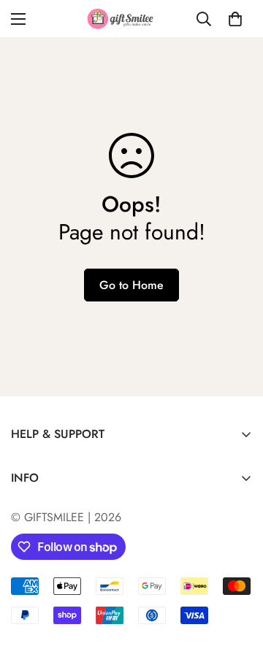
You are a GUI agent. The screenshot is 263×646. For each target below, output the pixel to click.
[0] (235, 19)
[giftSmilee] (131, 18)
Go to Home (131, 285)
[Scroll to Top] (236, 568)
